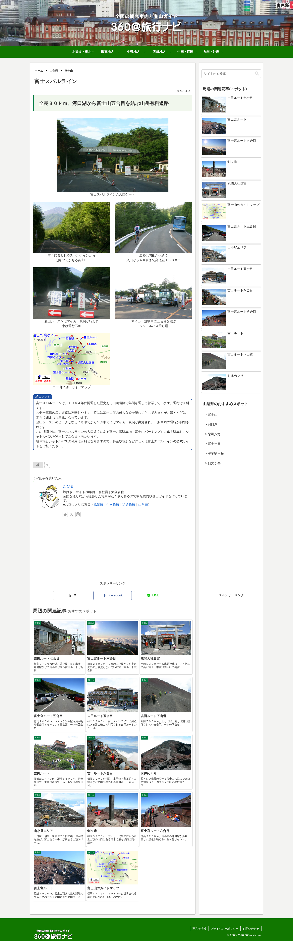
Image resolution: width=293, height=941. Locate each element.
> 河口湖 (209, 424)
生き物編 (112, 504)
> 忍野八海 (211, 434)
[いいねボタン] (38, 465)
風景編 (98, 504)
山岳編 (143, 504)
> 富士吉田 (211, 443)
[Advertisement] (112, 553)
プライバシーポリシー (224, 928)
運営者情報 (199, 928)
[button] (257, 73)
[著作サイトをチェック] (65, 514)
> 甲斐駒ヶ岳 (213, 453)
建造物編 (128, 504)
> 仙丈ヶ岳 (211, 463)
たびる (68, 486)
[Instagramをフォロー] (78, 514)
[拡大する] (163, 123)
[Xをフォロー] (71, 514)
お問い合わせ (251, 928)
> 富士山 (209, 414)
